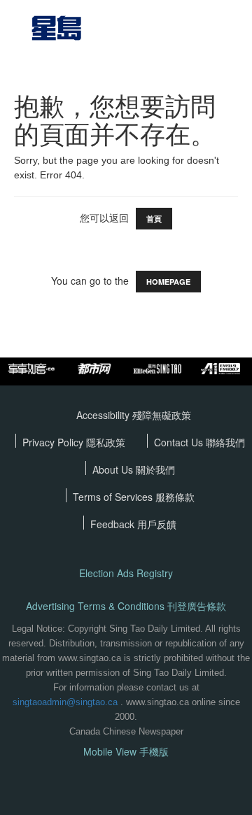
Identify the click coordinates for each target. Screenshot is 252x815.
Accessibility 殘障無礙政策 (133, 415)
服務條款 (175, 497)
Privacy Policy (54, 442)
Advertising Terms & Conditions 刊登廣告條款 (126, 606)
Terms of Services (114, 497)
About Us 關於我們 (133, 469)
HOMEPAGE (168, 281)
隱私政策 (105, 442)
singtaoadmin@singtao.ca (65, 702)
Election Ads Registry (126, 573)
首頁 (154, 218)
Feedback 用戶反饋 (133, 524)
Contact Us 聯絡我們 (199, 442)
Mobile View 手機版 (126, 752)
